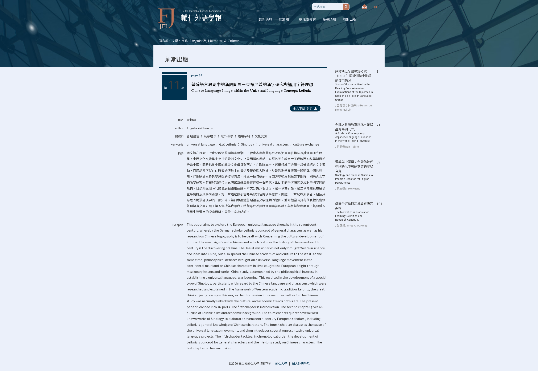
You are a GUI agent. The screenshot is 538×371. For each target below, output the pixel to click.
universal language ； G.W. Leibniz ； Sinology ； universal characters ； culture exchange (253, 144)
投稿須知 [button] (329, 19)
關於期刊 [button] (285, 19)
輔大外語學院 (301, 363)
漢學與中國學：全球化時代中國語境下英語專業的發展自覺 (354, 171)
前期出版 (349, 19)
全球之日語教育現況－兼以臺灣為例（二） (354, 132)
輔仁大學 (281, 363)
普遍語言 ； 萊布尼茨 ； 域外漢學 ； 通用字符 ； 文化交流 (227, 136)
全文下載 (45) (303, 108)
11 (174, 85)
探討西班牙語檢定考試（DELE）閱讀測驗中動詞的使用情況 (354, 85)
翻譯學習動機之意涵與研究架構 (354, 211)
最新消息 (265, 19)
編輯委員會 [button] (307, 19)
